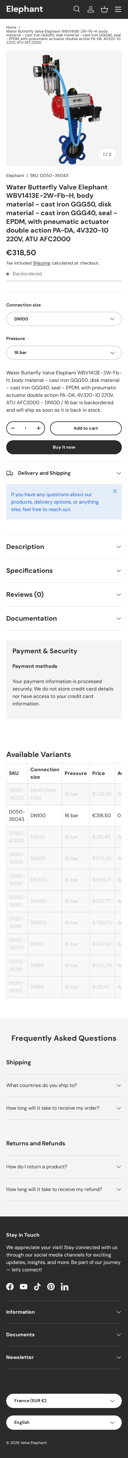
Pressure (15, 338)
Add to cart (86, 428)
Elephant (15, 175)
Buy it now (64, 447)
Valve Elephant (34, 1442)
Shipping (41, 263)
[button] (104, 9)
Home (11, 27)
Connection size (23, 305)
